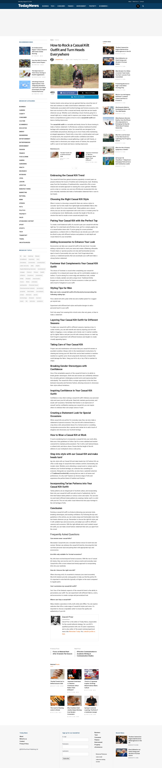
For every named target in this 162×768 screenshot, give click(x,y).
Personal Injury (33, 285)
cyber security (24, 265)
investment (39, 275)
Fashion (57, 40)
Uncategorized (24, 242)
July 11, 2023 (69, 59)
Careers (22, 110)
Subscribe (66, 758)
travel (21, 301)
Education (23, 128)
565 (42, 56)
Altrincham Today (74, 631)
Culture (22, 121)
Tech (52, 6)
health (42, 272)
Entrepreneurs (24, 142)
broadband (23, 259)
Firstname (65, 744)
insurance (30, 275)
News (21, 199)
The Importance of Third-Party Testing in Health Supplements (39, 73)
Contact (142, 1)
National (22, 196)
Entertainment (24, 139)
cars (38, 259)
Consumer (61, 6)
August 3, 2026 (65, 158)
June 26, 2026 (71, 716)
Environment (81, 6)
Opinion (22, 203)
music (22, 281)
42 (42, 94)
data (32, 265)
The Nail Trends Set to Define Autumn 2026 (66, 154)
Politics (22, 210)
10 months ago (37, 77)
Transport (23, 235)
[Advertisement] (81, 23)
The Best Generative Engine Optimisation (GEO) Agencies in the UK (123, 49)
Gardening (23, 164)
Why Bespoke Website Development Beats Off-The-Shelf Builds (123, 109)
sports (35, 294)
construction (41, 262)
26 (96, 162)
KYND (21, 278)
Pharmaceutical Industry (27, 288)
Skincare (28, 294)
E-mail (64, 736)
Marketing (23, 192)
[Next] (76, 168)
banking (30, 256)
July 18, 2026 (90, 162)
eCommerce (103, 6)
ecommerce (41, 269)
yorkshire (40, 301)
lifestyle (28, 278)
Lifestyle (22, 185)
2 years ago (36, 94)
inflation (22, 275)
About (129, 1)
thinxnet (31, 298)
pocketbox (40, 288)
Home (51, 40)
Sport (21, 224)
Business (45, 6)
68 (78, 716)
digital (37, 265)
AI (20, 256)
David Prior (59, 59)
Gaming (21, 160)
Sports (22, 228)
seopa (22, 294)
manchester (36, 278)
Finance (70, 6)
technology (23, 298)
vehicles (32, 301)
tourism (38, 298)
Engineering (23, 135)
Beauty (37, 256)
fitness (36, 272)
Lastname (65, 751)
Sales (21, 217)
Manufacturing (25, 189)
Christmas (23, 262)
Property (92, 6)
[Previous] (72, 168)
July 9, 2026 (54, 712)
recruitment (39, 291)
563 (62, 159)
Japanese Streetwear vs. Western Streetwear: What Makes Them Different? (92, 156)
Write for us (136, 1)
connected (31, 262)
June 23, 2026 (88, 714)
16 (95, 690)
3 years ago (36, 64)
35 (60, 712)
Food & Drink (23, 156)
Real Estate (30, 291)
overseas (34, 281)
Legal (21, 178)
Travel (21, 239)
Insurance (23, 171)
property (22, 291)
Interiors (22, 174)
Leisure (21, 181)
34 (95, 714)
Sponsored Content (26, 221)
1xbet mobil (99, 757)
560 (44, 77)
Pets (21, 207)
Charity (22, 114)
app (25, 256)
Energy (21, 131)
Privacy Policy (24, 744)
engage (22, 272)
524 (43, 64)
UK (26, 301)
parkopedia (23, 285)
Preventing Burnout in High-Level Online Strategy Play (122, 86)
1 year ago (36, 56)
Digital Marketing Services (28, 269)
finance (29, 272)
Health (21, 167)
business (31, 259)
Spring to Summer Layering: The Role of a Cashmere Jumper (91, 710)
